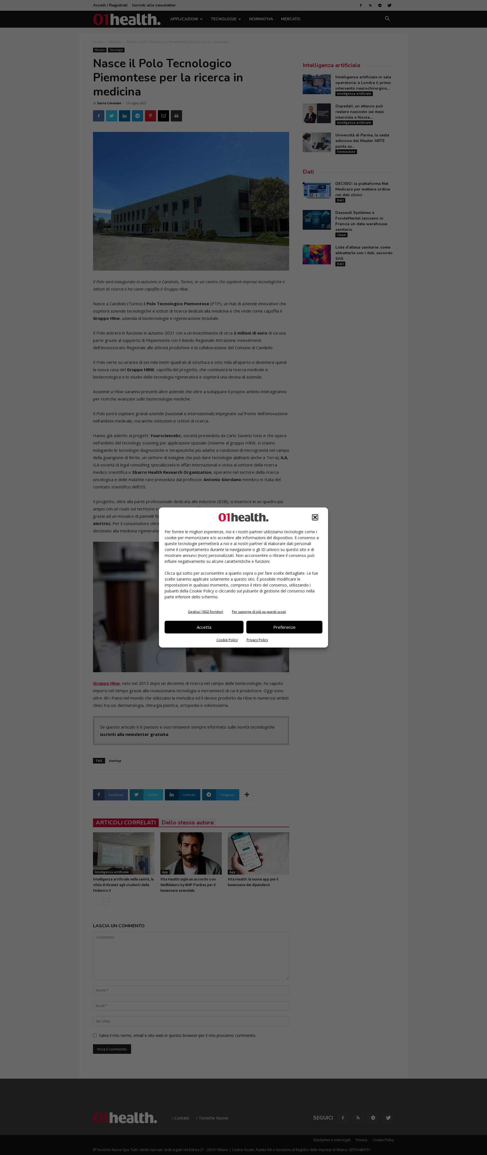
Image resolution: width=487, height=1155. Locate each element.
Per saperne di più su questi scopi (259, 611)
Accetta (204, 627)
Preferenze (284, 627)
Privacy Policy (257, 639)
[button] (315, 517)
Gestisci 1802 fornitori (205, 611)
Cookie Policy (227, 639)
